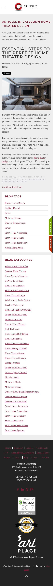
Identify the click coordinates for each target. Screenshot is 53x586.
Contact (35, 457)
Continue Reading (11, 187)
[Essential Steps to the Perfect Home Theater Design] (26, 93)
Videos (18, 457)
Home (8, 447)
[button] (3, 7)
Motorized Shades (13, 217)
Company (18, 447)
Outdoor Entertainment (15, 222)
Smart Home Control (14, 237)
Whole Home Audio (14, 247)
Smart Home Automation (16, 232)
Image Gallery (43, 452)
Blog (26, 457)
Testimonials (42, 447)
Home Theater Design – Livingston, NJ (24, 179)
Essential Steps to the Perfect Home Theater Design (26, 52)
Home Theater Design (14, 181)
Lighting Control (12, 207)
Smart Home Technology (16, 242)
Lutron (8, 212)
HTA (6, 452)
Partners (7, 457)
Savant (8, 227)
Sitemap (45, 457)
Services (29, 447)
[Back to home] (26, 7)
